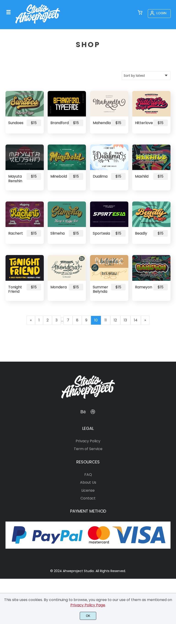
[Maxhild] (151, 157)
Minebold (57, 176)
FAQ (88, 474)
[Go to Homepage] (38, 25)
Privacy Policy (88, 441)
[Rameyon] (151, 268)
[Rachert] (25, 214)
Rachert (15, 233)
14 (136, 320)
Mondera (57, 287)
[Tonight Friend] (25, 268)
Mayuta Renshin (15, 178)
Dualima (100, 176)
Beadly (141, 233)
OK (88, 616)
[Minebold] (67, 157)
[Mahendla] (109, 103)
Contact (88, 498)
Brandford (57, 123)
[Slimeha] (67, 214)
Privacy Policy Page (87, 605)
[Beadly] (151, 214)
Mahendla (100, 123)
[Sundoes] (25, 103)
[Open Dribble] (93, 413)
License (88, 490)
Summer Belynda (100, 289)
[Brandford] (67, 103)
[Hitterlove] (151, 103)
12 (115, 320)
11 (105, 320)
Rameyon (142, 287)
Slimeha (57, 233)
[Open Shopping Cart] (140, 13)
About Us (88, 482)
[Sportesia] (109, 214)
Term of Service (88, 448)
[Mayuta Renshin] (25, 157)
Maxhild (141, 176)
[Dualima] (109, 157)
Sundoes (15, 123)
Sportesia (100, 233)
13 (125, 320)
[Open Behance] (83, 413)
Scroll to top (172, 400)
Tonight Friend (15, 289)
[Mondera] (67, 268)
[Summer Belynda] (109, 268)
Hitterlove (142, 123)
